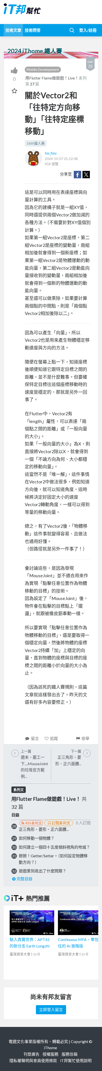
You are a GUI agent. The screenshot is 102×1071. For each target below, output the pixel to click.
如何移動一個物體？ (36, 838)
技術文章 (13, 30)
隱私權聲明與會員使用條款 (33, 1060)
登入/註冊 (88, 30)
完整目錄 (24, 878)
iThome (50, 1047)
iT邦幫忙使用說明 (76, 1060)
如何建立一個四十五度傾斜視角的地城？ (54, 847)
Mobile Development (43, 69)
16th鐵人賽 (36, 143)
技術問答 (33, 30)
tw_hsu (50, 153)
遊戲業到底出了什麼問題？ (42, 870)
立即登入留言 (51, 1009)
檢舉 (85, 738)
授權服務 (50, 1054)
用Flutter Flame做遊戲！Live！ (52, 78)
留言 (35, 738)
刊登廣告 (31, 1054)
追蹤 (54, 738)
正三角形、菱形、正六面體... (44, 829)
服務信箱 (69, 1054)
